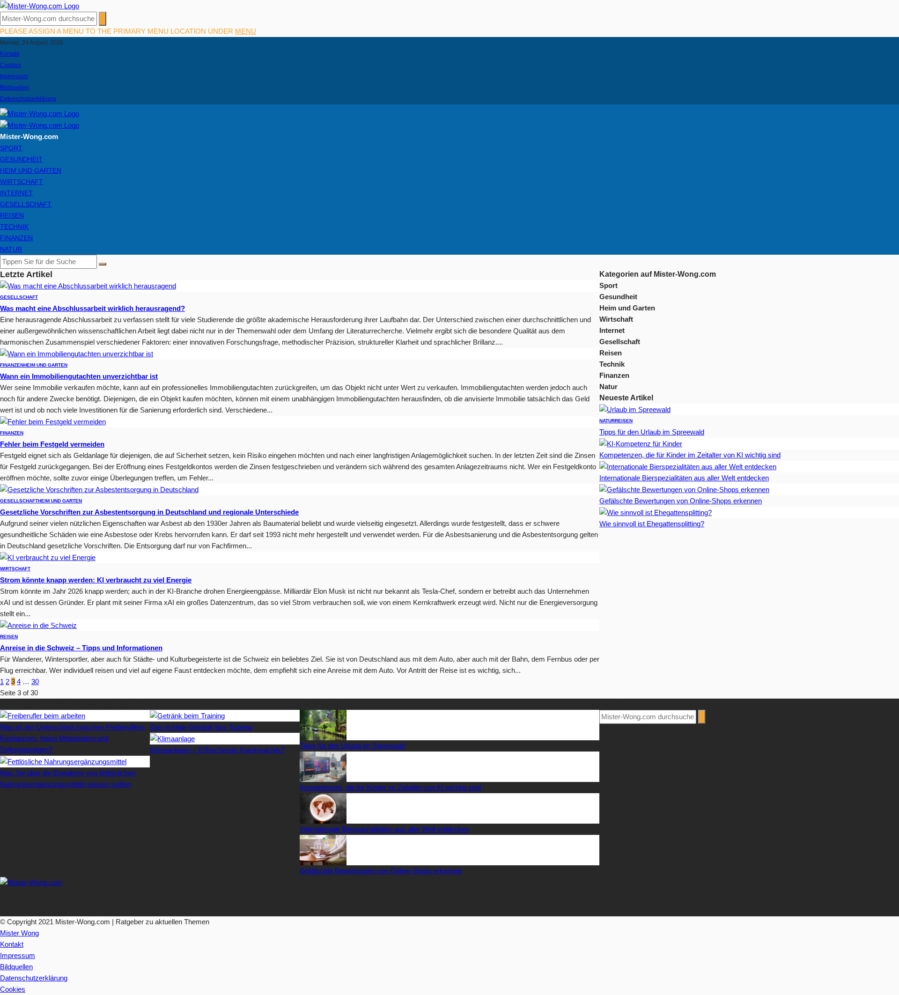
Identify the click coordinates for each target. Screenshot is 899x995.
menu (245, 31)
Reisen (12, 215)
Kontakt (9, 54)
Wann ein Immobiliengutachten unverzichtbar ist (79, 376)
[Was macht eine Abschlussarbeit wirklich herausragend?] (88, 285)
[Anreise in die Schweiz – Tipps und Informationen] (38, 625)
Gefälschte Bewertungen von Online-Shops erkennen (680, 501)
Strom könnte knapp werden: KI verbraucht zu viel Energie (96, 580)
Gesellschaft (26, 204)
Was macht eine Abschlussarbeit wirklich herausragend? (92, 308)
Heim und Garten (30, 170)
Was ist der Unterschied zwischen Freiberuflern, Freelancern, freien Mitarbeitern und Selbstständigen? (73, 738)
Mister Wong (19, 933)
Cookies (10, 65)
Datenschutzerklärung (28, 99)
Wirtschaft (21, 181)
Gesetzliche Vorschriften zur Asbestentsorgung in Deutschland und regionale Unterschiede (149, 512)
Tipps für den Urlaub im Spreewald (651, 432)
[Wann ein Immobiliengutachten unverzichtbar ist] (76, 353)
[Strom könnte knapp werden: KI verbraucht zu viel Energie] (48, 557)
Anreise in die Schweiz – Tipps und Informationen (81, 648)
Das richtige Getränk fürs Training (201, 727)
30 (35, 681)
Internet (16, 193)
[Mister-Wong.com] (39, 5)
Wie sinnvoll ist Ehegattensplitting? (651, 524)
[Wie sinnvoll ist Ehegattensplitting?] (655, 512)
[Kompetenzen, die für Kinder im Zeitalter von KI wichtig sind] (640, 443)
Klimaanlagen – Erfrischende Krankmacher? (217, 750)
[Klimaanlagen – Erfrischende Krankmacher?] (172, 738)
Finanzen (16, 238)
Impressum (14, 76)
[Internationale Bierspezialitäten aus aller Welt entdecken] (687, 466)
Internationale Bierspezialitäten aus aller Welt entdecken (684, 478)
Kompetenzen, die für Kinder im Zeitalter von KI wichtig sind (690, 455)
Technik (14, 226)
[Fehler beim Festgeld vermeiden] (53, 421)
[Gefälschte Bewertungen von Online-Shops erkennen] (684, 489)
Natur (11, 249)
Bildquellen (14, 87)
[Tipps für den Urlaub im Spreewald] (635, 409)
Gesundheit (21, 159)
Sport (11, 148)
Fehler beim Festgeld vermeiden (52, 444)
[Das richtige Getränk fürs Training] (187, 715)
